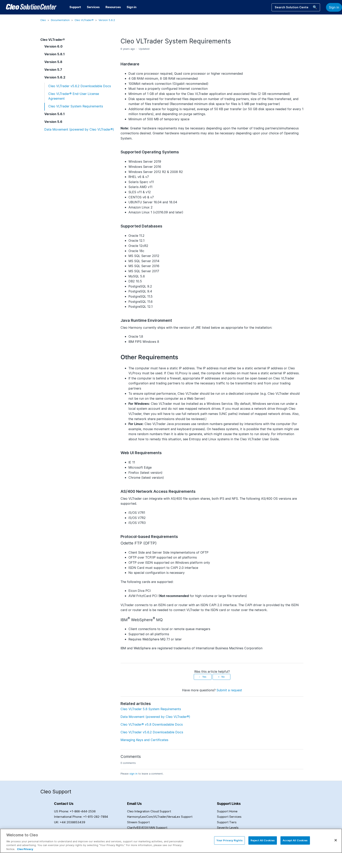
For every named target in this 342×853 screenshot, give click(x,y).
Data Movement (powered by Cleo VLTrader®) (79, 129)
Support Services (229, 817)
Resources (113, 7)
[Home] (31, 7)
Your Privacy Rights (229, 840)
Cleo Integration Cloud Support (149, 811)
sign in (133, 773)
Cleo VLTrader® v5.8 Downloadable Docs (152, 724)
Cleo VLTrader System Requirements (75, 106)
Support (75, 7)
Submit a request (229, 690)
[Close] (335, 840)
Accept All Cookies (295, 840)
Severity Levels (227, 827)
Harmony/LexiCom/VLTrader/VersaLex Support (159, 817)
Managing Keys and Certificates (144, 740)
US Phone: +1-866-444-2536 (75, 811)
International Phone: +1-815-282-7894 (81, 817)
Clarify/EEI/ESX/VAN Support (147, 827)
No (223, 676)
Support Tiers (227, 822)
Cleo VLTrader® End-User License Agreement (73, 96)
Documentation (60, 20)
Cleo (43, 20)
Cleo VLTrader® (84, 20)
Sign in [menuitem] (131, 7)
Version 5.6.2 (107, 20)
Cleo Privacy (25, 849)
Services (93, 7)
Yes (204, 676)
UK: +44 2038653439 (69, 822)
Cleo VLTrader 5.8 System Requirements (151, 709)
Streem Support (138, 822)
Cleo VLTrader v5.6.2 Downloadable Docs (79, 86)
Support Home (227, 811)
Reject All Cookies (263, 840)
